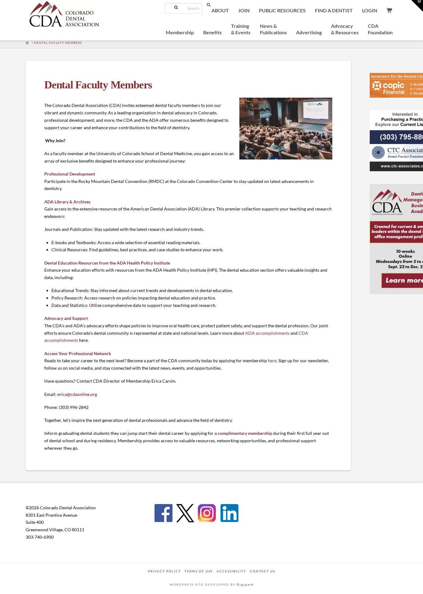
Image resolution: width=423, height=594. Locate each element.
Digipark (245, 584)
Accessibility (231, 571)
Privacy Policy (164, 571)
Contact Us (262, 571)
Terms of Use (199, 571)
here (272, 360)
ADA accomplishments (267, 333)
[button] (417, 6)
